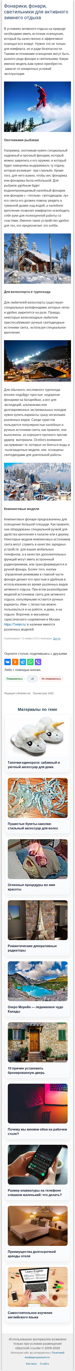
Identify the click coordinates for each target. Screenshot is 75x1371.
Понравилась (15, 678)
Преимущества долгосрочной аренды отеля (32, 1253)
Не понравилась (51, 678)
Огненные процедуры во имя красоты (31, 886)
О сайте (44, 1363)
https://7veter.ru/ (15, 624)
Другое (56, 638)
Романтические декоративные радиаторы (32, 948)
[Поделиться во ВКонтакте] (7, 662)
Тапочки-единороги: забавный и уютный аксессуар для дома (34, 764)
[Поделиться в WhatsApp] (30, 662)
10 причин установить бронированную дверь (26, 1070)
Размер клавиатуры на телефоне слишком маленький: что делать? (35, 1192)
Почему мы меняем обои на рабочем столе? (37, 1131)
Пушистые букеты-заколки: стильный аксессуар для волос (33, 825)
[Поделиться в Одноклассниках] (15, 662)
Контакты (31, 1363)
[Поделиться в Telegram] (23, 662)
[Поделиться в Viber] (38, 662)
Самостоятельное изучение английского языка (30, 1314)
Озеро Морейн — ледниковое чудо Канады (35, 1009)
